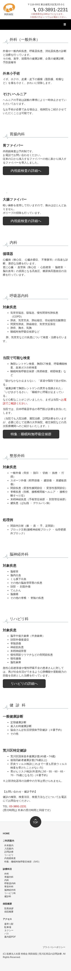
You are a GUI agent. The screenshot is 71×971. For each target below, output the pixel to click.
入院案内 (8, 848)
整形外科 (8, 886)
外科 (6, 873)
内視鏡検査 (10, 858)
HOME (6, 833)
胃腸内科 (8, 877)
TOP (35, 822)
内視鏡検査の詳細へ (26, 171)
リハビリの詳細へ (24, 683)
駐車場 (7, 927)
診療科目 (7, 869)
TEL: (14, 806)
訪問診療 (8, 852)
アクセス (7, 919)
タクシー (8, 930)
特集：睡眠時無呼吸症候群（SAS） (22, 861)
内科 (6, 880)
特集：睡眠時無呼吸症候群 (31, 434)
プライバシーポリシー (54, 947)
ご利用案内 (8, 840)
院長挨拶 (8, 908)
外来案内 (8, 845)
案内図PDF (10, 936)
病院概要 (7, 903)
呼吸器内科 (10, 883)
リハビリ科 (10, 893)
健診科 (7, 896)
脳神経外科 (10, 890)
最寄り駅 (8, 924)
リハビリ (8, 855)
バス (6, 933)
